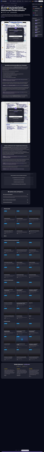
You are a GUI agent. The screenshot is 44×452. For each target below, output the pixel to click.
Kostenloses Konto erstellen (25, 450)
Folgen (8, 12)
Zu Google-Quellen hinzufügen (14, 12)
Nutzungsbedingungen (19, 39)
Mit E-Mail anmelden (16, 118)
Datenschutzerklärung (16, 40)
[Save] (36, 4)
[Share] (39, 4)
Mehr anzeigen (3, 17)
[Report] (41, 4)
